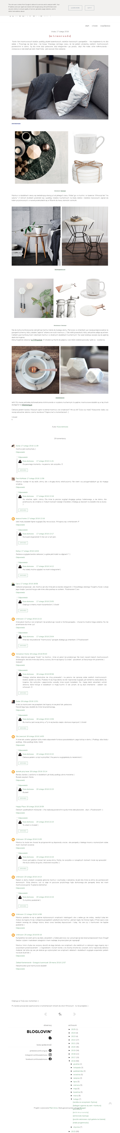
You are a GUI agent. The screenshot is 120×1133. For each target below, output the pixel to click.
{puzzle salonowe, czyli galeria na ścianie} (89, 1119)
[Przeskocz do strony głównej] (60, 1014)
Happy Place (21, 806)
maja (75, 1088)
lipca (75, 1081)
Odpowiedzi (23, 457)
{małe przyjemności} (81, 1123)
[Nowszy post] (46, 1015)
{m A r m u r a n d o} (80, 1112)
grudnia (76, 1064)
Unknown (20, 619)
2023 (73, 1036)
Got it (89, 8)
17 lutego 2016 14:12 (45, 566)
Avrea (18, 446)
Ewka (18, 701)
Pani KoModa (21, 478)
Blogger (83, 1108)
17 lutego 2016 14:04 (30, 551)
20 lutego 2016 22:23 (45, 789)
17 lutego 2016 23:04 (45, 636)
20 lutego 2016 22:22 (45, 754)
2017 (73, 1057)
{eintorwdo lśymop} (81, 1116)
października (78, 1071)
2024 (73, 1033)
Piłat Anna (53, 1108)
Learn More (75, 8)
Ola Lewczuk (21, 736)
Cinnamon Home (22, 654)
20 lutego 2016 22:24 (45, 857)
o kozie (95, 25)
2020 (73, 1047)
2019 (73, 1050)
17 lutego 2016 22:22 (33, 619)
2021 (73, 1043)
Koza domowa (28, 461)
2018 (73, 1054)
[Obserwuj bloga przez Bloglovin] (39, 1032)
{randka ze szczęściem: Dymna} (85, 1102)
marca (75, 1095)
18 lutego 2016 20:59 (35, 806)
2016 (73, 1061)
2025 (73, 1029)
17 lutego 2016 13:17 (45, 534)
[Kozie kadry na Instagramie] (50, 1055)
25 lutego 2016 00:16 (33, 935)
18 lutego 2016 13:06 (45, 719)
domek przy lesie (22, 771)
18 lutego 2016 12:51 (29, 701)
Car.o (18, 584)
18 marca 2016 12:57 (57, 962)
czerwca (76, 1085)
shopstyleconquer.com (16, 123)
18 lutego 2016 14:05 (35, 736)
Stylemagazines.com (60, 269)
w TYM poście (36, 340)
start (87, 25)
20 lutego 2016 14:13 (33, 877)
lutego (76, 1099)
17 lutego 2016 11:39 (29, 446)
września (77, 1074)
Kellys (18, 551)
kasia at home (21, 518)
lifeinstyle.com (57, 190)
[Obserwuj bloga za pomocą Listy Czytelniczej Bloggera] (50, 1038)
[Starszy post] (74, 1015)
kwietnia (76, 1092)
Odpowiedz (20, 452)
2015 (73, 1131)
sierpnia (76, 1078)
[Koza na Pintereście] (50, 1051)
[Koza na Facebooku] (50, 1059)
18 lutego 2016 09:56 (45, 674)
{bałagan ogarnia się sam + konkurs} (87, 1105)
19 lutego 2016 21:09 (33, 839)
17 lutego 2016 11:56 (35, 478)
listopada (77, 1067)
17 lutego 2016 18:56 (29, 584)
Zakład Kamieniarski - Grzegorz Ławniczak (32, 962)
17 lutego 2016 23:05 (45, 601)
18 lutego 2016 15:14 (38, 771)
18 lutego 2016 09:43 (38, 654)
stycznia (76, 1127)
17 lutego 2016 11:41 (45, 461)
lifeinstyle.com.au (57, 325)
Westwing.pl (63, 325)
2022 (73, 1040)
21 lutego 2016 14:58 (33, 914)
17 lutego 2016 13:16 (45, 496)
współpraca (105, 25)
